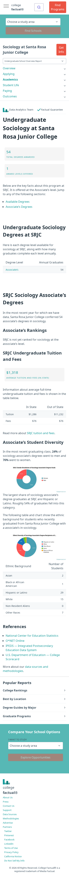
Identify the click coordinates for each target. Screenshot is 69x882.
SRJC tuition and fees (40, 433)
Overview (9, 68)
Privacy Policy (11, 852)
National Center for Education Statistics (32, 636)
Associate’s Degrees (19, 207)
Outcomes (10, 96)
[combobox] (39, 7)
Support (7, 810)
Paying (7, 91)
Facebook (9, 839)
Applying (9, 74)
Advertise (8, 822)
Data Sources (10, 814)
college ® (17, 7)
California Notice (13, 856)
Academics (10, 79)
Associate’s (12, 269)
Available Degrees (18, 202)
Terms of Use (11, 848)
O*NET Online (15, 641)
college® (10, 790)
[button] (61, 49)
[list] (34, 68)
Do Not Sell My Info (14, 860)
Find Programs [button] (57, 7)
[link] (34, 68)
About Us (8, 797)
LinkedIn (8, 843)
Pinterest (9, 835)
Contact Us (8, 805)
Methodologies (11, 818)
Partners (7, 826)
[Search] (39, 7)
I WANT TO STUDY (17, 739)
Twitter (8, 831)
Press (5, 801)
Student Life (11, 85)
